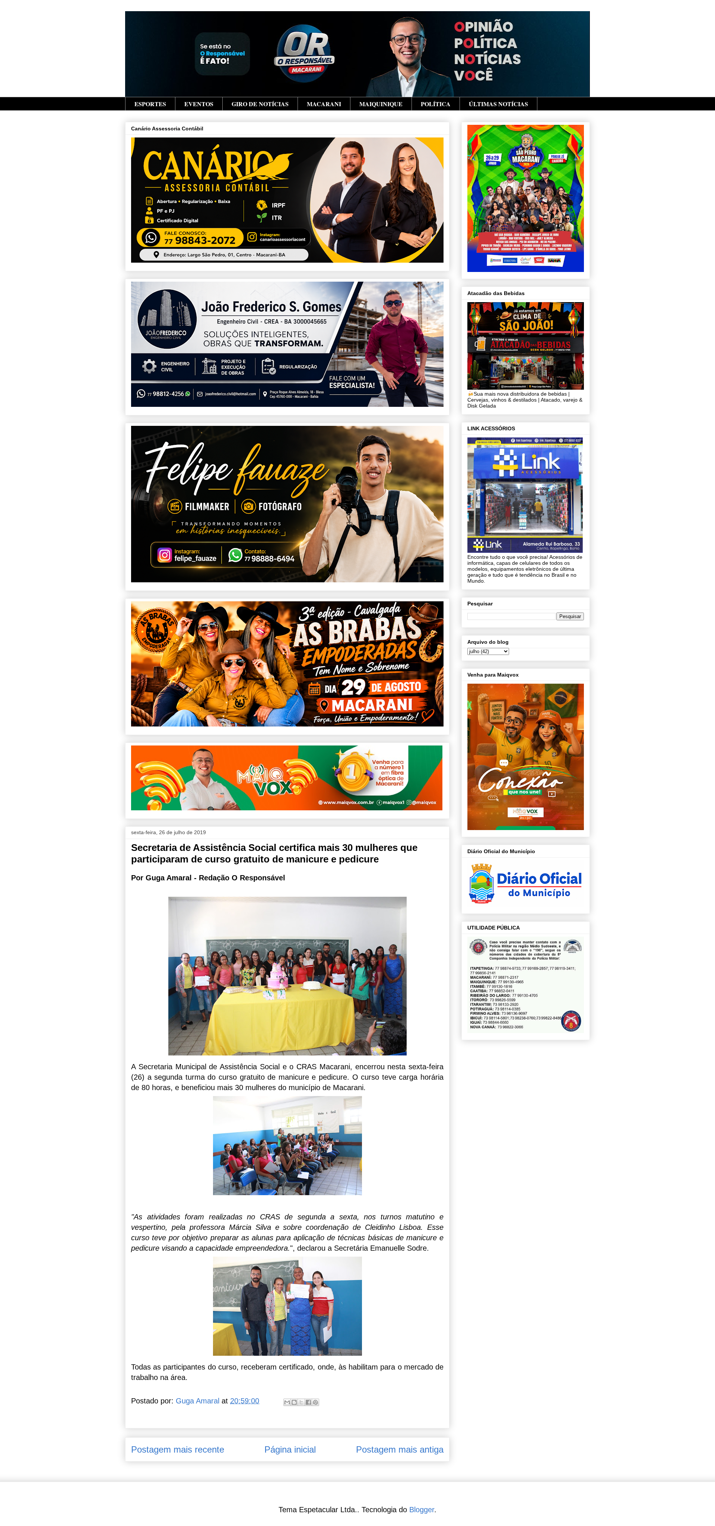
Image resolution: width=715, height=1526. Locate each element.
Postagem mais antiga (400, 1449)
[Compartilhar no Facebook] (308, 1402)
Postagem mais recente (177, 1449)
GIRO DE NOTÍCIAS (260, 103)
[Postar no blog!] (294, 1402)
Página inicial (290, 1449)
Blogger (421, 1510)
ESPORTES (150, 103)
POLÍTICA (436, 103)
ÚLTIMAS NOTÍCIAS (498, 103)
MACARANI (324, 103)
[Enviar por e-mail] (287, 1402)
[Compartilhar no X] (301, 1402)
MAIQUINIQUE (381, 103)
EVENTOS (198, 103)
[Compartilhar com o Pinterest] (315, 1402)
